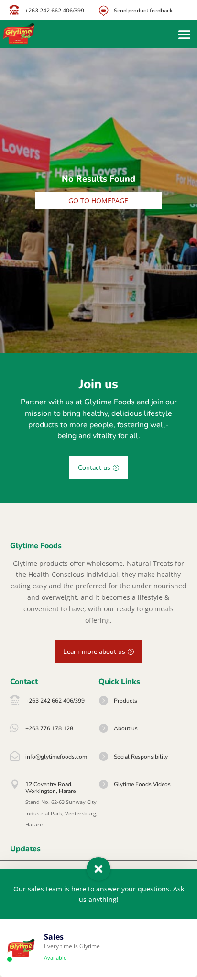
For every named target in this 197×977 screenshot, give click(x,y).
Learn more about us (94, 651)
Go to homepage (98, 200)
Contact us (94, 467)
